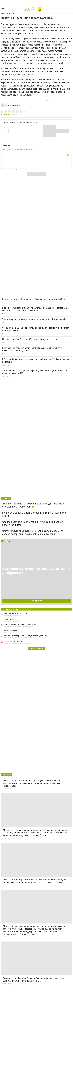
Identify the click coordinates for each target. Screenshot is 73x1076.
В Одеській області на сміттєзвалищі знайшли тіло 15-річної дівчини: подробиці (36, 360)
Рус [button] (66, 9)
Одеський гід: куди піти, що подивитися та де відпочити (36, 570)
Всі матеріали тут (36, 601)
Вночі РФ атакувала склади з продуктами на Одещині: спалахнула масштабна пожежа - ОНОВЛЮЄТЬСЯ (34, 309)
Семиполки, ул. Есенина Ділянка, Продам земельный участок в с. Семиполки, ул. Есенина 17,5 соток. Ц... (35, 979)
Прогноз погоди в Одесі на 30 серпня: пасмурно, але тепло (30, 339)
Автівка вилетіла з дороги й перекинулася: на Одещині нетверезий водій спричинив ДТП (34, 372)
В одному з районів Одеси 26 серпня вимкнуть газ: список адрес (34, 514)
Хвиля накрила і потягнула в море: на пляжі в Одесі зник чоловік (34, 319)
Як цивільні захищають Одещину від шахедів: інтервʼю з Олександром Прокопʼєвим (33, 505)
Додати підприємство (36, 648)
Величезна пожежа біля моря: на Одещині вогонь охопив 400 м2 (33, 299)
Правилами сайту (34, 169)
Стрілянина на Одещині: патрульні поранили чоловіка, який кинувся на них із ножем (35, 329)
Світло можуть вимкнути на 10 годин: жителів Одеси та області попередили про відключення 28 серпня (32, 532)
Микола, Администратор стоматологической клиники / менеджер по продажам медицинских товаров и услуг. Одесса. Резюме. (35, 880)
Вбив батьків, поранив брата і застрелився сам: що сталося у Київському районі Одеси (32, 349)
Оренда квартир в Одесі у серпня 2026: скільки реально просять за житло (32, 523)
